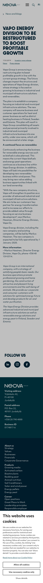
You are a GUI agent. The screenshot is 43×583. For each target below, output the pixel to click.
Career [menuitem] (8, 497)
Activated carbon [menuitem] (13, 471)
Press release (15, 63)
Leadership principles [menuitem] (16, 506)
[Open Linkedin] (8, 364)
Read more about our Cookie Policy (17, 558)
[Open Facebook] (27, 364)
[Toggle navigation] (27, 5)
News (5, 63)
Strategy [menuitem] (9, 448)
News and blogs (14, 14)
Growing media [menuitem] (12, 468)
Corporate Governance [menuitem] (16, 461)
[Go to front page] (10, 5)
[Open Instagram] (17, 364)
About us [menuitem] (9, 446)
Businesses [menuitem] (10, 455)
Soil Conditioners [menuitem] (13, 483)
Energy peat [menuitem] (11, 493)
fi (39, 5)
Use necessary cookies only (21, 572)
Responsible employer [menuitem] (16, 509)
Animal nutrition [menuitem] (13, 480)
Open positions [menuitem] (12, 499)
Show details (21, 578)
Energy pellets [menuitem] (12, 489)
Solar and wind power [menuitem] (16, 486)
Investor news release (23, 60)
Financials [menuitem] (10, 458)
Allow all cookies (21, 565)
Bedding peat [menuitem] (12, 477)
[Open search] (33, 4)
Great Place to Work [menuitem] (15, 502)
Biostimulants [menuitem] (11, 474)
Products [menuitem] (9, 465)
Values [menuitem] (8, 452)
